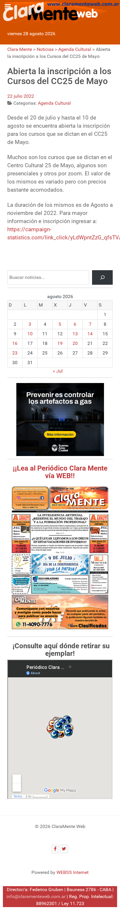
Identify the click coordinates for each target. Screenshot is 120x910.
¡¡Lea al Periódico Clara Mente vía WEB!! (60, 472)
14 (90, 333)
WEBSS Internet (73, 872)
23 (14, 353)
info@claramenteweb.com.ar (36, 896)
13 (75, 333)
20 (75, 343)
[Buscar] (102, 277)
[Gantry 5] (60, 11)
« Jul (58, 371)
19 (60, 343)
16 (14, 343)
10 (30, 333)
